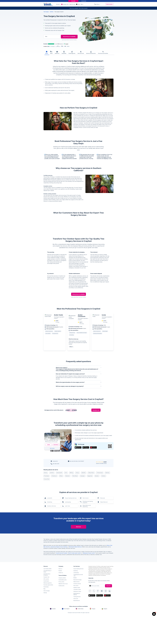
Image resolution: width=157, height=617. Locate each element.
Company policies (62, 577)
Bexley (45, 472)
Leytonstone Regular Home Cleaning (58, 546)
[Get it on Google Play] (85, 447)
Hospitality (64, 53)
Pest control (75, 585)
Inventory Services (51, 506)
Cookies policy (61, 585)
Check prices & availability (78, 294)
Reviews (60, 570)
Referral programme (48, 582)
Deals (79, 4)
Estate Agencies (72, 53)
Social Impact (46, 580)
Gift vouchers (46, 579)
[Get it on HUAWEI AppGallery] (93, 447)
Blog (44, 588)
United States (80, 608)
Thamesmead (100, 472)
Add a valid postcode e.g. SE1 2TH (50, 42)
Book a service (109, 4)
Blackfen (83, 472)
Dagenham (90, 475)
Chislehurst (54, 475)
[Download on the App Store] (78, 447)
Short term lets (81, 53)
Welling (71, 472)
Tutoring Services (76, 596)
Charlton (103, 475)
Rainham (107, 472)
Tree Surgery (46, 11)
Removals (102, 498)
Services (58, 4)
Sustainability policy (63, 579)
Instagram (105, 590)
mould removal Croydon (61, 553)
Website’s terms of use (63, 583)
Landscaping (68, 502)
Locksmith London (77, 589)
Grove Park (46, 479)
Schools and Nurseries (91, 53)
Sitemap (45, 592)
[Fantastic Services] (48, 4)
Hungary (93, 608)
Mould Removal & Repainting (87, 506)
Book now (78, 526)
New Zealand (66, 608)
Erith (66, 472)
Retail (51, 53)
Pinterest (97, 590)
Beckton (97, 475)
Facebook (89, 590)
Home (46, 53)
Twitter (93, 590)
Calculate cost (96, 410)
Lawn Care (67, 506)
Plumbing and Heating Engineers (88, 502)
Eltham (61, 475)
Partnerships (46, 586)
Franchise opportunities (48, 584)
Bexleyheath (59, 472)
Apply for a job (72, 4)
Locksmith (49, 498)
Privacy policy (61, 581)
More (82, 4)
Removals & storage (77, 579)
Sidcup (77, 472)
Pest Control (85, 498)
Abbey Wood (91, 472)
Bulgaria (105, 608)
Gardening (49, 502)
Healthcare (57, 53)
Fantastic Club (66, 4)
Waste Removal (103, 502)
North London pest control (74, 553)
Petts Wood (74, 475)
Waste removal (76, 581)
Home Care (75, 598)
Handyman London (77, 591)
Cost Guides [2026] (47, 568)
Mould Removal (76, 600)
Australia (54, 608)
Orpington (82, 475)
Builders (75, 577)
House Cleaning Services (70, 498)
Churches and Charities (103, 53)
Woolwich (67, 475)
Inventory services (77, 583)
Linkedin (109, 590)
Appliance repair (76, 587)
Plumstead (46, 475)
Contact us (61, 572)
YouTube (101, 590)
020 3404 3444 (56, 463)
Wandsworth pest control (89, 553)
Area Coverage (47, 590)
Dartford (52, 472)
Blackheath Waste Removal (75, 546)
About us (60, 568)
